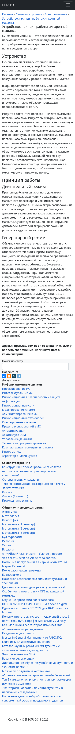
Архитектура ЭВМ (14, 435)
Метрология (10, 516)
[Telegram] (19, 376)
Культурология (12, 537)
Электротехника (13, 488)
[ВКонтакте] (4, 376)
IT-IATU (8, 4)
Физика (7, 492)
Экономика (9, 512)
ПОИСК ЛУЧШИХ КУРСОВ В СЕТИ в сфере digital (34, 604)
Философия (10, 520)
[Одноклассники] (9, 376)
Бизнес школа (11, 575)
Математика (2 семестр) (18, 528)
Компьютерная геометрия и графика (27, 447)
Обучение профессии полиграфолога (28, 600)
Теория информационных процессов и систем (34, 484)
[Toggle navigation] (68, 4)
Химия (6, 545)
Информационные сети (18, 405)
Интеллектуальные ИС (17, 393)
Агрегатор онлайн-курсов (19, 456)
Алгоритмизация (13, 431)
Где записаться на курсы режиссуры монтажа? (33, 587)
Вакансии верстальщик (18, 658)
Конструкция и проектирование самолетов (31, 467)
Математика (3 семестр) (18, 533)
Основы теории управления (21, 479)
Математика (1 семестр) (18, 524)
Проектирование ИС (16, 389)
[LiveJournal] (14, 376)
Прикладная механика (17, 500)
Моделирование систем (18, 410)
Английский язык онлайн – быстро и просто (32, 554)
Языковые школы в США (18, 654)
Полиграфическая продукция (22, 570)
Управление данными (17, 439)
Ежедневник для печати (18, 633)
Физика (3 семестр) (15, 496)
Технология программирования (24, 443)
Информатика (11, 452)
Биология (8, 549)
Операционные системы (19, 422)
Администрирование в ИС (20, 414)
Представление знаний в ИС (21, 426)
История (8, 541)
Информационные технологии (23, 418)
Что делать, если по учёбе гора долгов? (29, 558)
